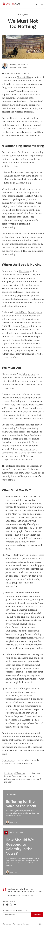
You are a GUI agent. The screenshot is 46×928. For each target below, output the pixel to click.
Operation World (29, 558)
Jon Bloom (8, 773)
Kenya (5, 340)
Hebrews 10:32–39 (31, 394)
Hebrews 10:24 (21, 661)
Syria (39, 312)
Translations (7, 924)
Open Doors (31, 555)
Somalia (32, 312)
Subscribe (37, 915)
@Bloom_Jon (19, 773)
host (17, 315)
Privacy (26, 924)
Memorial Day (24, 77)
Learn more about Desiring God (19, 895)
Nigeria (24, 326)
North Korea (21, 312)
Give (40, 924)
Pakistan (16, 340)
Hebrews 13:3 (23, 182)
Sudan (5, 315)
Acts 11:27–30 (28, 449)
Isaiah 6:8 (16, 719)
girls (33, 295)
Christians (24, 271)
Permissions (17, 924)
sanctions (38, 302)
